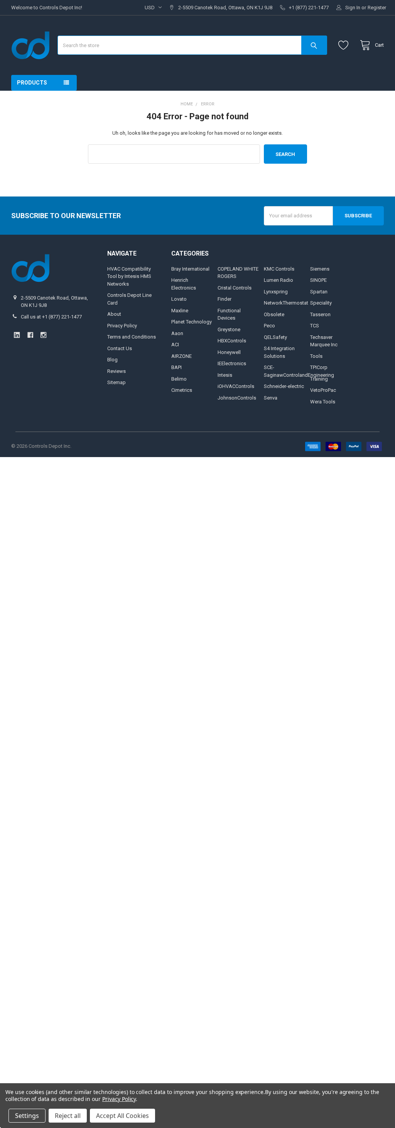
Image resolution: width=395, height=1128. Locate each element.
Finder (224, 299)
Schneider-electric (284, 386)
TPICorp (318, 367)
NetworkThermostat (286, 303)
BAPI (176, 367)
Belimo (179, 379)
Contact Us (119, 348)
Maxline (179, 310)
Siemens (319, 269)
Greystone (229, 329)
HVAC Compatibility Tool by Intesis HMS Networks (129, 276)
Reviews (116, 371)
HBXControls (232, 341)
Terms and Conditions (131, 337)
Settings (27, 1115)
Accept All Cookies (122, 1115)
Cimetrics (181, 390)
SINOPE (318, 280)
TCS (314, 326)
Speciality (321, 303)
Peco (269, 326)
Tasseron (320, 314)
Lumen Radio (278, 280)
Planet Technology (191, 322)
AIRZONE (181, 356)
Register (377, 7)
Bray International (190, 269)
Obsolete (274, 314)
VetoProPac (323, 390)
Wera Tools (322, 402)
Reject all (68, 1115)
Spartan (318, 292)
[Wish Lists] (345, 45)
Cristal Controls (235, 288)
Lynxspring (276, 292)
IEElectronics (232, 363)
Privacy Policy (122, 326)
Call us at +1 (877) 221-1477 (51, 317)
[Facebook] (30, 334)
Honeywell (229, 352)
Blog (112, 359)
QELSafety (275, 337)
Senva (270, 398)
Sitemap (116, 382)
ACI (175, 344)
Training (319, 379)
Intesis (225, 375)
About (114, 314)
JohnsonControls (237, 398)
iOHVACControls (236, 386)
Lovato (179, 299)
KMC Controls (279, 269)
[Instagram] (43, 334)
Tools (316, 356)
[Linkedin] (16, 334)
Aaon (177, 333)
